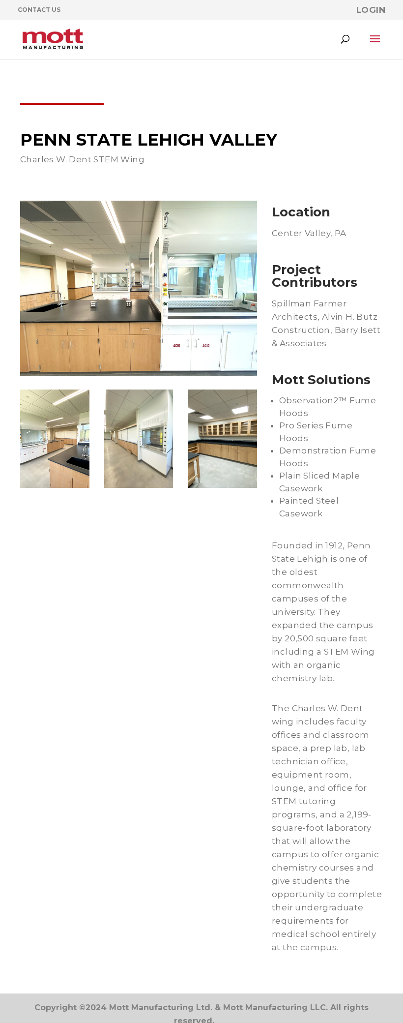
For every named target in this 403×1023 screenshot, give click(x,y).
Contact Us (39, 9)
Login (370, 10)
